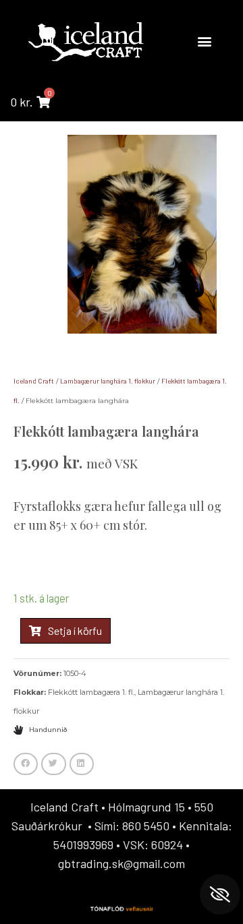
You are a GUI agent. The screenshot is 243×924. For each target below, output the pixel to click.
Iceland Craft (34, 381)
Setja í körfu (75, 630)
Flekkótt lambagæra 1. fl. (91, 692)
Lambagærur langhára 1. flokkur (107, 381)
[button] (204, 41)
